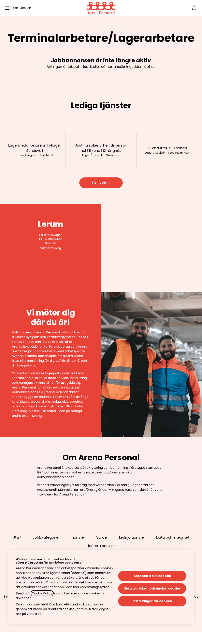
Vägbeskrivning (50, 248)
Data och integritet (172, 537)
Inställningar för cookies (152, 601)
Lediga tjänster (132, 537)
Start (17, 537)
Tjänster (78, 537)
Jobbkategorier (46, 537)
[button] (194, 7)
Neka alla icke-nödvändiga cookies (152, 588)
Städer (102, 537)
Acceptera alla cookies (152, 576)
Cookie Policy (42, 593)
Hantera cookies (101, 545)
